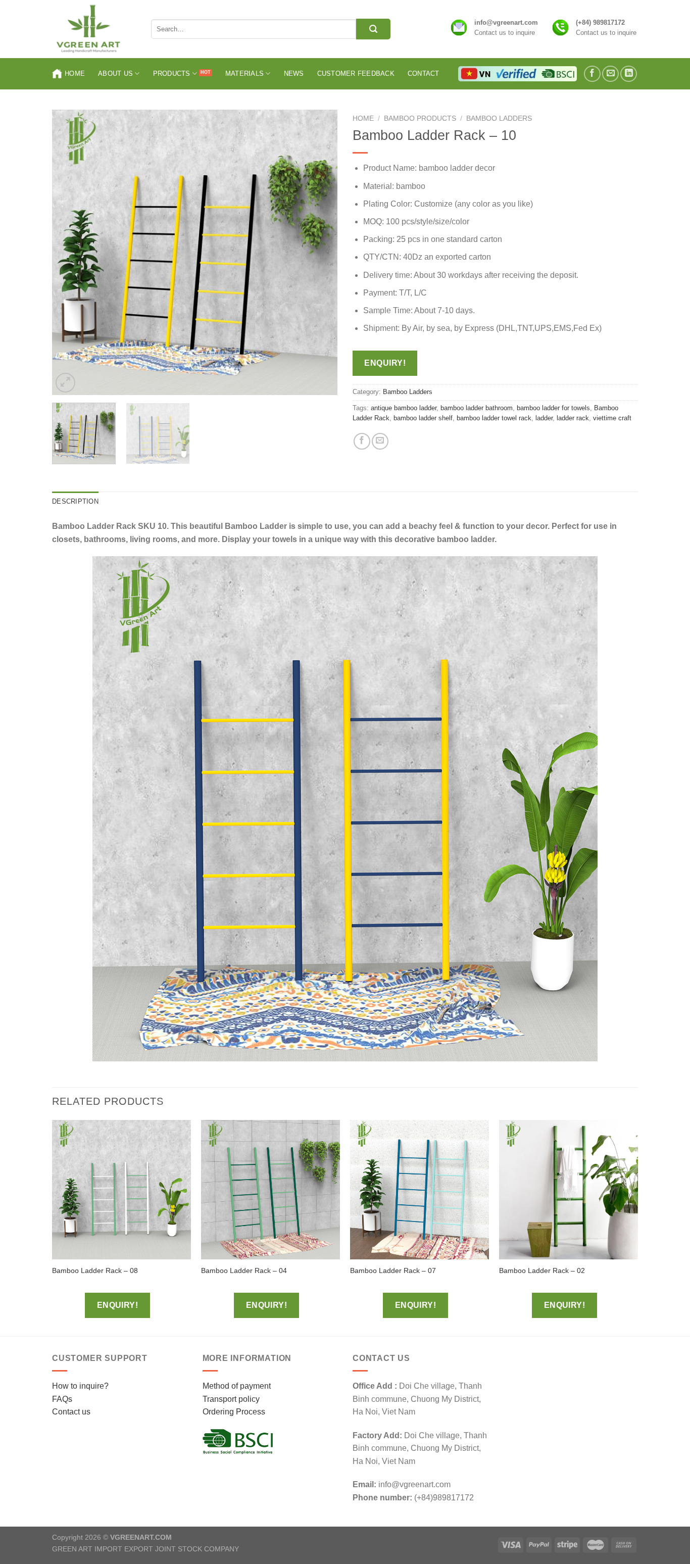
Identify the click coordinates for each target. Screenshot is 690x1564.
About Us (115, 73)
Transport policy (231, 1399)
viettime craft (612, 418)
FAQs (62, 1399)
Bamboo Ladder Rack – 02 (542, 1270)
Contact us (71, 1411)
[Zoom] (65, 383)
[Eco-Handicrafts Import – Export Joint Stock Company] (94, 29)
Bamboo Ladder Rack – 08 (95, 1270)
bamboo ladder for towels (553, 408)
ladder (544, 418)
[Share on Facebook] (362, 441)
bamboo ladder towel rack (494, 418)
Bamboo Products (420, 118)
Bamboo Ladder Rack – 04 (244, 1270)
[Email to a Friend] (380, 441)
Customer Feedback (356, 73)
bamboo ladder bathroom (476, 408)
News (294, 73)
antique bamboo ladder (403, 408)
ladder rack (573, 418)
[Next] (319, 252)
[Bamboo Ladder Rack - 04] (270, 1189)
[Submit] (373, 29)
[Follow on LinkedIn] (628, 74)
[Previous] (70, 252)
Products (171, 73)
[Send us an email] (610, 74)
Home (75, 73)
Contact (423, 73)
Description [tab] (75, 501)
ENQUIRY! (385, 363)
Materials (244, 73)
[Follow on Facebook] (592, 74)
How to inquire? (80, 1386)
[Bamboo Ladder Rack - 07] (419, 1189)
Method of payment (237, 1386)
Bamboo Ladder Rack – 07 (393, 1270)
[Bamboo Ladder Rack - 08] (121, 1189)
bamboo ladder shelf (423, 418)
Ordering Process (234, 1411)
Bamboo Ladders (499, 118)
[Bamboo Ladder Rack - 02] (568, 1189)
